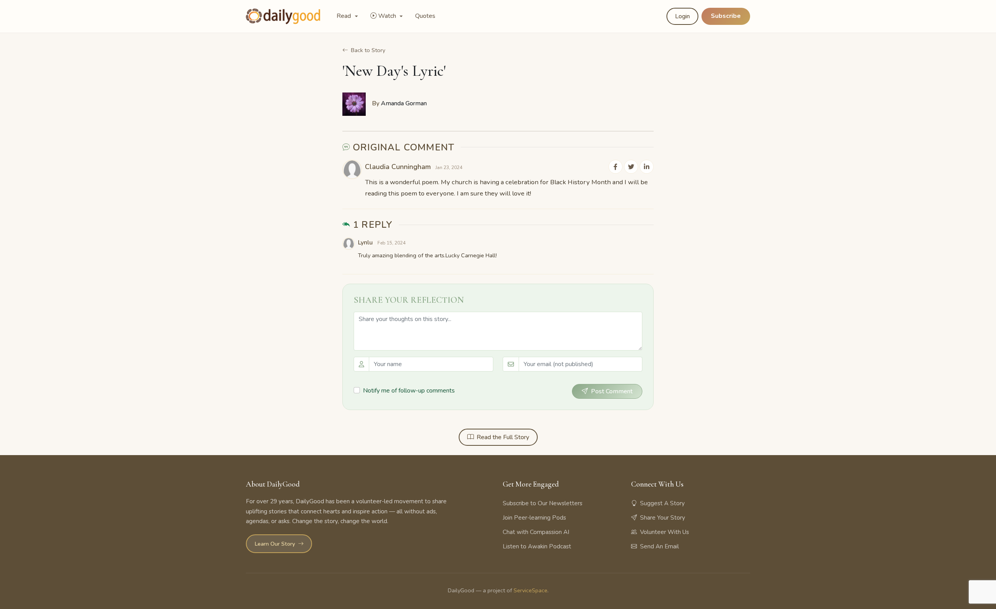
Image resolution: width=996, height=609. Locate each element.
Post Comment (612, 391)
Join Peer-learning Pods (534, 518)
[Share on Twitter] (631, 167)
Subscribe (726, 16)
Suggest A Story (662, 503)
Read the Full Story (503, 437)
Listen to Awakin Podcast (537, 546)
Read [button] (344, 16)
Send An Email (659, 546)
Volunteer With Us (664, 532)
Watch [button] (388, 16)
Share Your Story (662, 518)
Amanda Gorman (404, 103)
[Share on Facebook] (615, 167)
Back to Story (368, 50)
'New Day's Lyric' (394, 70)
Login (682, 16)
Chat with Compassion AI (536, 532)
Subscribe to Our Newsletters (542, 503)
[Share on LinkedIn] (647, 167)
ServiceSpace (530, 590)
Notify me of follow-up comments (409, 390)
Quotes (425, 16)
